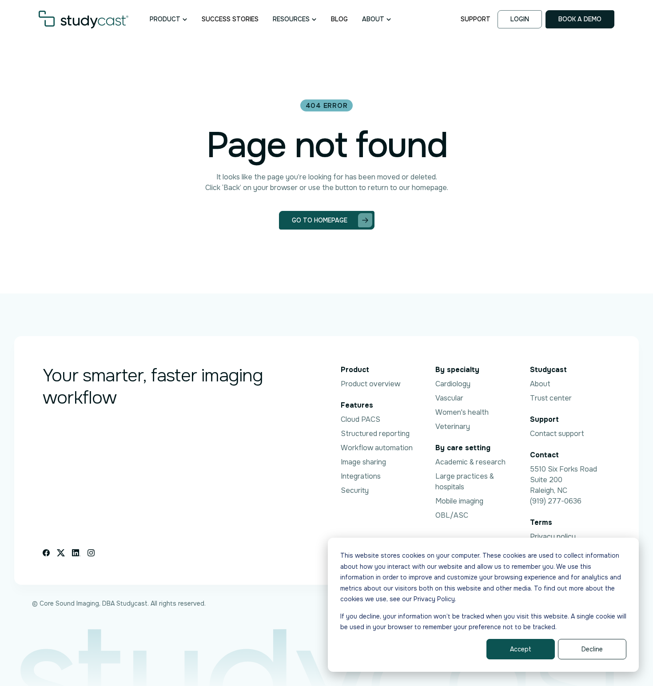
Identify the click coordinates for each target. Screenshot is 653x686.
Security (355, 490)
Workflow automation (377, 447)
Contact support (557, 433)
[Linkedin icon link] (76, 552)
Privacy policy (553, 536)
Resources (291, 19)
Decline (592, 649)
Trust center (551, 398)
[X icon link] (61, 552)
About (540, 384)
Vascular (449, 398)
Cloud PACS (360, 419)
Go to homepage (319, 220)
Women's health (462, 412)
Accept (520, 649)
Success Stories (230, 19)
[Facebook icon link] (46, 552)
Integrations (361, 476)
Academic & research (470, 462)
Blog (339, 19)
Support (475, 19)
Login (519, 19)
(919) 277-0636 (555, 501)
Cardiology (452, 384)
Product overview (370, 384)
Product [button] (165, 19)
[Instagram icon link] (91, 552)
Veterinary (452, 426)
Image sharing (363, 462)
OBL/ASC (451, 515)
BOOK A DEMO (579, 19)
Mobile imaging (459, 501)
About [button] (373, 19)
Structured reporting (375, 433)
